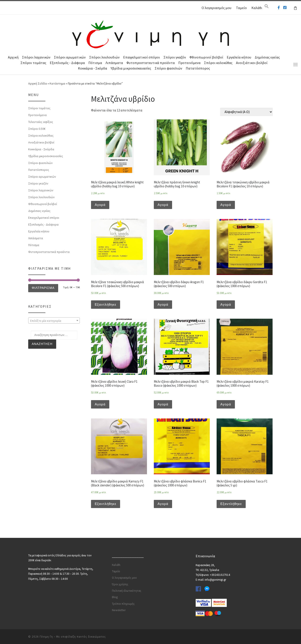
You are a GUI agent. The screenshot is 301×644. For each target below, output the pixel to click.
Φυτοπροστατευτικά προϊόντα (150, 62)
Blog (115, 597)
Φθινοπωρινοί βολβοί (206, 57)
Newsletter (119, 610)
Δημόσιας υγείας (267, 57)
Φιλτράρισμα (43, 288)
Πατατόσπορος (198, 68)
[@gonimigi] (284, 7)
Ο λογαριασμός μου (216, 8)
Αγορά (100, 205)
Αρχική (13, 57)
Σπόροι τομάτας (33, 62)
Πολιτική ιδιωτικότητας (126, 591)
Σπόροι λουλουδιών (104, 57)
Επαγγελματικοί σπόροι (141, 57)
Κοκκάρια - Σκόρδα (92, 68)
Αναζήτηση (42, 344)
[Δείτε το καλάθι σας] (295, 7)
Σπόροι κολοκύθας (218, 62)
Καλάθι (256, 8)
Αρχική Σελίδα (38, 83)
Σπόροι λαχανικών (36, 57)
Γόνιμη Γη (46, 636)
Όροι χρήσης (120, 584)
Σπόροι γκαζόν (175, 57)
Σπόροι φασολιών (168, 68)
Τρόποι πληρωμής (123, 604)
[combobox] (54, 320)
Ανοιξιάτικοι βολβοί (252, 62)
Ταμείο (241, 8)
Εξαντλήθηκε (105, 304)
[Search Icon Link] (266, 7)
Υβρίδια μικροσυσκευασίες (131, 68)
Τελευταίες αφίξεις (40, 122)
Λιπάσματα (114, 62)
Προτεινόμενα (189, 62)
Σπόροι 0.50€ (36, 129)
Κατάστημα (57, 83)
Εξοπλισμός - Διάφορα (67, 62)
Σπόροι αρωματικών (70, 57)
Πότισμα (95, 62)
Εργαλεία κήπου (239, 57)
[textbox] (54, 321)
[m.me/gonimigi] (279, 7)
